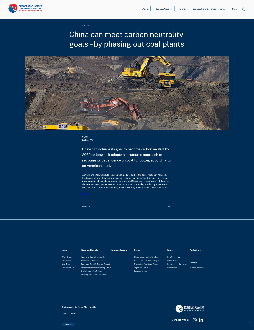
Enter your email (69, 313)
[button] (143, 8)
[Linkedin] (201, 320)
